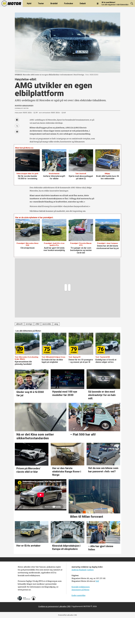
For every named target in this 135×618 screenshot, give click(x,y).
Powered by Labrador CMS (67, 615)
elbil (37, 324)
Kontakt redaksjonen (81, 587)
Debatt (83, 3)
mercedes (46, 324)
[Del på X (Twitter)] (17, 126)
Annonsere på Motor (80, 590)
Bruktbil (54, 3)
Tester (41, 3)
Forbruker (68, 3)
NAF (97, 581)
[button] (18, 349)
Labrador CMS (64, 606)
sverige (29, 324)
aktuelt (19, 324)
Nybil (29, 3)
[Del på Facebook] (17, 120)
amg (56, 324)
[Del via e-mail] (17, 131)
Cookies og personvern (48, 606)
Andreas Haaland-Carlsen (83, 570)
